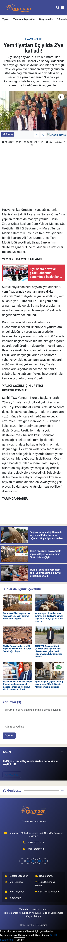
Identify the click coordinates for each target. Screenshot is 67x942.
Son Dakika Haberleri (49, 891)
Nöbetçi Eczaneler (18, 876)
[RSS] (45, 861)
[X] (27, 861)
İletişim (37, 916)
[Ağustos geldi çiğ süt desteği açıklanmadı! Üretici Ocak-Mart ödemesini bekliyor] (50, 670)
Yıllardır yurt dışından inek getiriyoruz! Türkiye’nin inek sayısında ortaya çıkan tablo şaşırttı (49, 617)
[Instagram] (33, 861)
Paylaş (9, 134)
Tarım (5, 19)
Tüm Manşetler (16, 891)
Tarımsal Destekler (24, 19)
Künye (29, 916)
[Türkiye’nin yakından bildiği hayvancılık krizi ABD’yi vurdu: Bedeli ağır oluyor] (17, 635)
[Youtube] (39, 861)
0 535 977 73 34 (36, 842)
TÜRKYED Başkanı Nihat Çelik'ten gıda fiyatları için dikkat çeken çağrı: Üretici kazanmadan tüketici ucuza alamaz (48, 651)
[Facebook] (22, 861)
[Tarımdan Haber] (18, 8)
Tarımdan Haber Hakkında (32, 909)
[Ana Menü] (62, 7)
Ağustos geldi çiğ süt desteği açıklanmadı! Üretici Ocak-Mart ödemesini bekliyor (49, 684)
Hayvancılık (46, 19)
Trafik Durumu (15, 882)
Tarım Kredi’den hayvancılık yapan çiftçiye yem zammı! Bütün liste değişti (16, 616)
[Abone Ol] (56, 134)
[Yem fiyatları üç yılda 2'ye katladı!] (33, 110)
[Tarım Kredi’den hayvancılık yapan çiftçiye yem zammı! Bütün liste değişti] (17, 602)
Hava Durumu (46, 876)
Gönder (9, 735)
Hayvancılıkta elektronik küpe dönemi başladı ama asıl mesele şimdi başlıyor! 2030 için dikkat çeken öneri (17, 685)
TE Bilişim (41, 925)
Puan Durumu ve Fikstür (45, 884)
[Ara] (57, 7)
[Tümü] (62, 751)
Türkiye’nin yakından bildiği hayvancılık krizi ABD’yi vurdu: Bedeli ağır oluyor (17, 649)
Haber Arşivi (15, 897)
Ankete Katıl (12, 774)
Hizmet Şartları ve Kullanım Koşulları (22, 912)
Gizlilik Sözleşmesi (53, 912)
